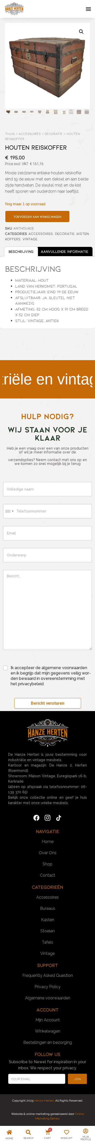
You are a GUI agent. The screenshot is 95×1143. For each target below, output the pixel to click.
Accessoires (29, 134)
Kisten (83, 233)
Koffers (13, 239)
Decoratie (54, 134)
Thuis (10, 134)
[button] (88, 9)
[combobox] (9, 511)
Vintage (30, 239)
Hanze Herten (43, 1100)
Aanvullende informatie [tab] (64, 251)
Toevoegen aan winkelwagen (37, 216)
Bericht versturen (47, 703)
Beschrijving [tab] (21, 251)
